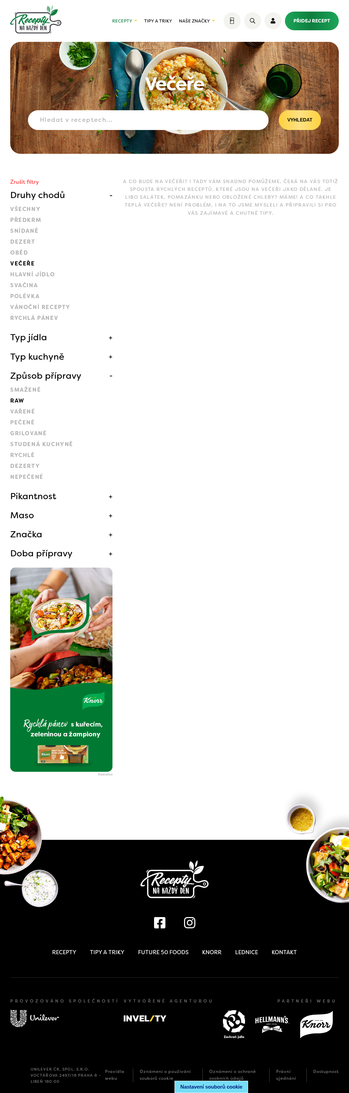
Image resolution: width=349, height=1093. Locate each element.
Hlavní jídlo (32, 274)
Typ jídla (28, 337)
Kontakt (284, 952)
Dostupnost (326, 1071)
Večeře (22, 263)
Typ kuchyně (37, 356)
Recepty (122, 21)
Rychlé (22, 455)
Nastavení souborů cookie (211, 1087)
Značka (26, 534)
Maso (22, 515)
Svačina (24, 285)
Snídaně (24, 230)
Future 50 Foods (163, 952)
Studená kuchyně (41, 444)
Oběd (19, 252)
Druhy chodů (37, 195)
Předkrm (25, 220)
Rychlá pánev (34, 318)
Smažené (25, 389)
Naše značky (194, 21)
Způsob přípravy (45, 375)
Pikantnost (33, 496)
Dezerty (25, 466)
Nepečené (27, 476)
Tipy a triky (158, 21)
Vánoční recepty (40, 307)
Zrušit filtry (24, 181)
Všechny (25, 209)
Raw (17, 400)
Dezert (22, 241)
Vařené (22, 411)
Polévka (25, 296)
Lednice (246, 952)
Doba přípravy (41, 553)
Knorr (212, 952)
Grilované (28, 433)
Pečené (22, 422)
